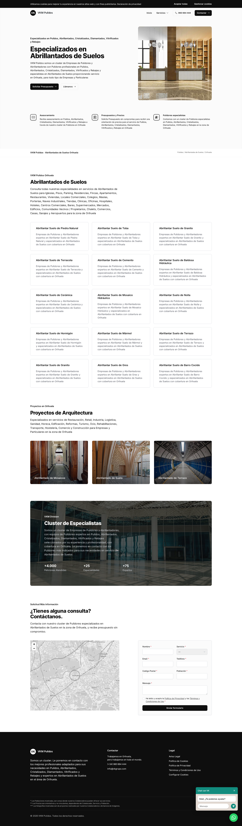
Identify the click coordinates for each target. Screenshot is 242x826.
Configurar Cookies (178, 774)
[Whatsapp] (233, 817)
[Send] (233, 806)
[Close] (234, 790)
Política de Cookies (178, 761)
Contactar (201, 13)
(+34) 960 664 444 (116, 764)
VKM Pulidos (45, 12)
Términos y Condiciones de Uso (185, 770)
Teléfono (181, 659)
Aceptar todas (181, 4)
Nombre (146, 646)
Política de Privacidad (174, 698)
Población (182, 671)
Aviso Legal (174, 756)
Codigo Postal (149, 671)
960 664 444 (184, 13)
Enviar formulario (175, 708)
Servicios (160, 13)
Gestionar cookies (203, 4)
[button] (74, 675)
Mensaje (147, 683)
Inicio (149, 13)
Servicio (181, 646)
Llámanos (68, 86)
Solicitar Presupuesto (42, 86)
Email (145, 659)
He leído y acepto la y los (173, 700)
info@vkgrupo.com (116, 768)
